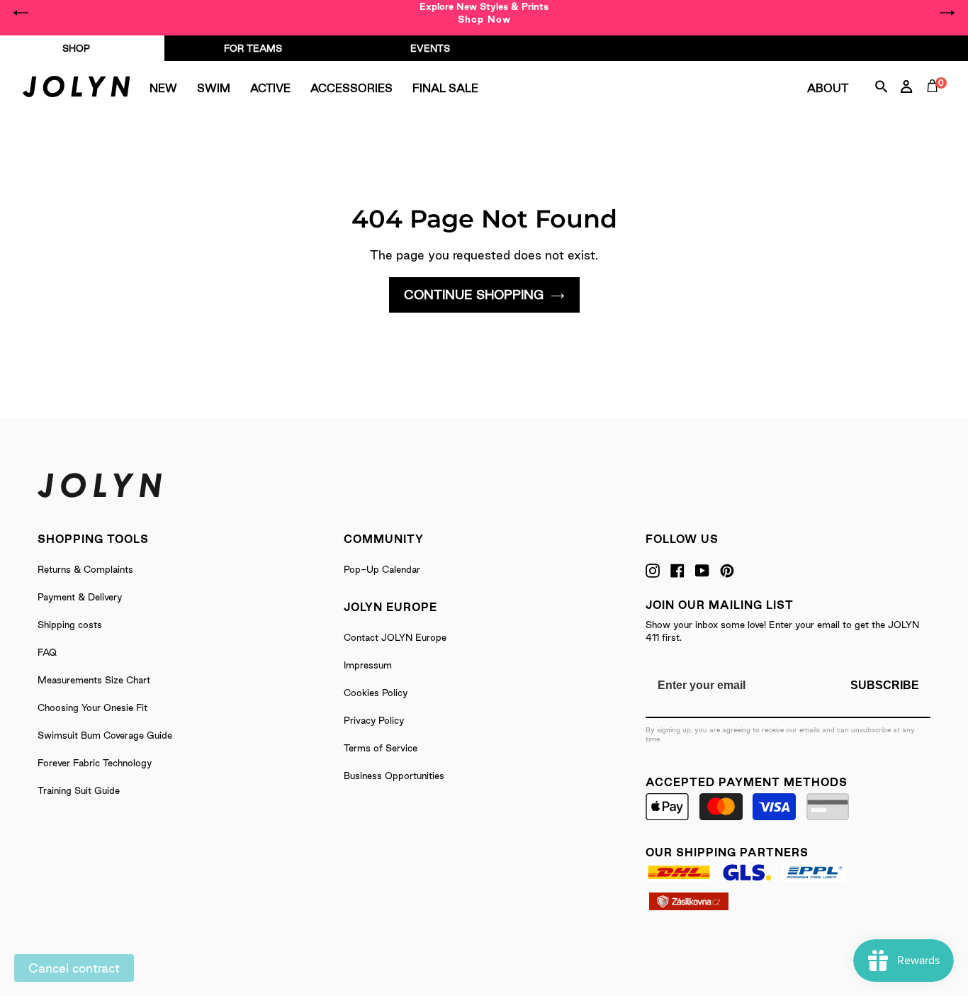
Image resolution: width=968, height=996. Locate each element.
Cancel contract (74, 968)
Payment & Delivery (80, 597)
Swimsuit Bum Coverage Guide (105, 735)
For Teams (253, 48)
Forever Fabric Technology (95, 763)
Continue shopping (474, 294)
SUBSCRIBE (884, 685)
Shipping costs (70, 625)
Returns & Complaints (85, 569)
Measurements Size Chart (94, 680)
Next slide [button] (947, 13)
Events (430, 48)
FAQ (47, 652)
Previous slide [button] (21, 13)
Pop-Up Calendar (382, 569)
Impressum (368, 665)
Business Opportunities (394, 775)
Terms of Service (380, 748)
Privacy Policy (374, 720)
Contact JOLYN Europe (395, 637)
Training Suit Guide (79, 790)
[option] (484, 13)
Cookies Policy (375, 693)
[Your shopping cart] (935, 102)
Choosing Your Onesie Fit (92, 707)
